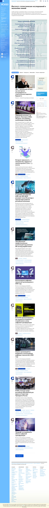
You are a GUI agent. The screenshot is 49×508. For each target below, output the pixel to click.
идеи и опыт (28, 410)
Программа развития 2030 (28, 413)
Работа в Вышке (13, 501)
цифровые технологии (19, 300)
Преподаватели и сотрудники (13, 474)
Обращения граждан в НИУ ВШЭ (14, 480)
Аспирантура (20, 477)
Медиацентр (34, 475)
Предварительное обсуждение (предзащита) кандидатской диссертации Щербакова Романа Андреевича (41, 83)
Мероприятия (41, 78)
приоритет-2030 (26, 221)
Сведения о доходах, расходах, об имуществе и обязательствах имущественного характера (14, 488)
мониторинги (28, 174)
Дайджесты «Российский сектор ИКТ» (4, 30)
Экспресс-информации (4, 26)
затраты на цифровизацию (27, 372)
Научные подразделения (37, 463)
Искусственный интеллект (19, 413)
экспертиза (32, 410)
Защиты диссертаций (28, 476)
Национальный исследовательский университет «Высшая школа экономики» (22, 463)
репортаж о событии (25, 139)
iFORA (21, 411)
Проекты (2, 15)
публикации (17, 176)
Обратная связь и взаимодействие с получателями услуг (21, 488)
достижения (23, 410)
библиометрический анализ (28, 447)
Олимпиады (20, 471)
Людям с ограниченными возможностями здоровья (13, 496)
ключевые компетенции (27, 261)
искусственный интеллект (19, 261)
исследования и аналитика (24, 176)
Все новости (19, 455)
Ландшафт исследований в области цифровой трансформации (23, 433)
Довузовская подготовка (20, 470)
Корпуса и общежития (13, 477)
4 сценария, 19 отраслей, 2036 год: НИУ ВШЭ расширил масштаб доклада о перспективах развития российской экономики (24, 198)
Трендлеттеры (3, 31)
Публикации (3, 9)
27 (41, 106)
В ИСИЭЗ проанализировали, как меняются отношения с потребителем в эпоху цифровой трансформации (24, 320)
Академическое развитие (28, 478)
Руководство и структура (13, 470)
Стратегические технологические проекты (22, 143)
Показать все (40, 88)
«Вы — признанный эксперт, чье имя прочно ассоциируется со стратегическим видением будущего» (24, 92)
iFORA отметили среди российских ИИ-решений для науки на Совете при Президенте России (24, 393)
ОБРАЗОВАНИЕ (21, 467)
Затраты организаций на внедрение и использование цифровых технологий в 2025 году (24, 354)
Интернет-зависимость (27, 177)
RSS (2, 51)
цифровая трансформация (19, 263)
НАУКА (27, 467)
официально (17, 411)
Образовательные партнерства (21, 486)
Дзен (3, 49)
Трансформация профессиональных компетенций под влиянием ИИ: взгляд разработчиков (24, 243)
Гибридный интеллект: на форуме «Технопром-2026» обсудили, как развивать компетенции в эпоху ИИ (23, 117)
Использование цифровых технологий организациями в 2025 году (24, 282)
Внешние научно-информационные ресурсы (28, 481)
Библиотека (34, 468)
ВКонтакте (3, 47)
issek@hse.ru (4, 36)
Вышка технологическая (19, 141)
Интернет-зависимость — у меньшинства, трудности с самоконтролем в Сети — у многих (23, 162)
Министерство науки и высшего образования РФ (43, 470)
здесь (9, 505)
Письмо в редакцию (4, 57)
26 (40, 106)
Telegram (3, 46)
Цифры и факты (13, 468)
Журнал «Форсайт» (4, 27)
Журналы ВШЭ (35, 476)
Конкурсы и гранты (28, 479)
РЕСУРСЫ (34, 467)
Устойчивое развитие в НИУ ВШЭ (14, 472)
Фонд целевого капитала (13, 482)
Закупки (12, 478)
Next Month (46, 98)
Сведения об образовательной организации (13, 493)
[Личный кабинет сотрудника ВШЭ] (45, 1)
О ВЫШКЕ (13, 467)
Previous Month (37, 98)
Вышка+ (20, 474)
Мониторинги (28, 472)
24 (37, 106)
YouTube (3, 50)
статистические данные (19, 177)
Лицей (19, 468)
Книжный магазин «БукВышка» (35, 472)
